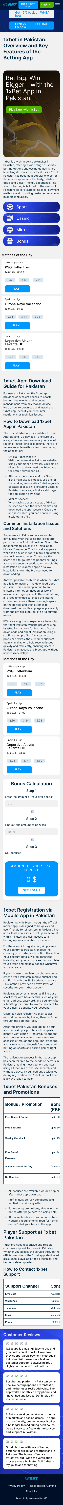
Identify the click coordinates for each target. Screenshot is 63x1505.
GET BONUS (31, 890)
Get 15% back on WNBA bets (32, 14)
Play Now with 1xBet (24, 109)
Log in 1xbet (47, 4)
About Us (31, 1491)
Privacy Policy (16, 1485)
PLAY (16, 288)
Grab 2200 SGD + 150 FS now (31, 25)
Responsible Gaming (43, 1485)
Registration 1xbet (28, 5)
